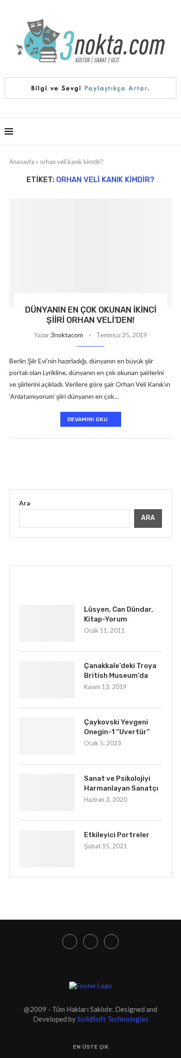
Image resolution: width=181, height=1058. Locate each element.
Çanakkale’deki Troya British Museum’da (120, 671)
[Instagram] (69, 941)
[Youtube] (90, 941)
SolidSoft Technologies (113, 1019)
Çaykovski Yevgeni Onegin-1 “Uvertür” (117, 727)
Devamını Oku (87, 419)
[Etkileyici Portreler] (47, 848)
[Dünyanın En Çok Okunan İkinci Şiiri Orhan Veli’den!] (90, 252)
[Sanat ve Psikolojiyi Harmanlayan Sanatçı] (47, 792)
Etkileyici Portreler (116, 835)
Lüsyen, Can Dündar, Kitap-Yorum (118, 614)
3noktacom (67, 335)
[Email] (111, 941)
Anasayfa (21, 161)
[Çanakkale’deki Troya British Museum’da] (47, 679)
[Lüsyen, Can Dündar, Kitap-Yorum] (47, 623)
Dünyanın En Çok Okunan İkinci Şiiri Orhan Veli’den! (90, 315)
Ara (24, 503)
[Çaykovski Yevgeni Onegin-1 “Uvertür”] (47, 736)
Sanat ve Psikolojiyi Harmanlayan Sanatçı (121, 783)
